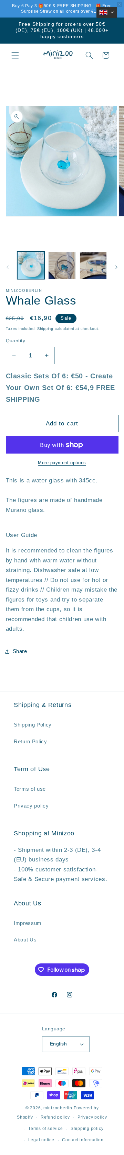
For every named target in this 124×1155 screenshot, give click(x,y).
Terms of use (30, 789)
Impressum (28, 923)
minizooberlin (57, 1108)
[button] (15, 55)
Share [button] (20, 651)
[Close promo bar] (119, 4)
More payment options (62, 462)
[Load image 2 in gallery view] (62, 265)
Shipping (45, 329)
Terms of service (45, 1128)
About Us (25, 939)
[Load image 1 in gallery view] (31, 265)
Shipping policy (87, 1128)
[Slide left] (7, 267)
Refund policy (55, 1117)
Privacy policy (31, 806)
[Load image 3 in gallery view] (93, 265)
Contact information (83, 1139)
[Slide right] (116, 267)
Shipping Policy (33, 725)
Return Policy (30, 741)
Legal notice (41, 1139)
